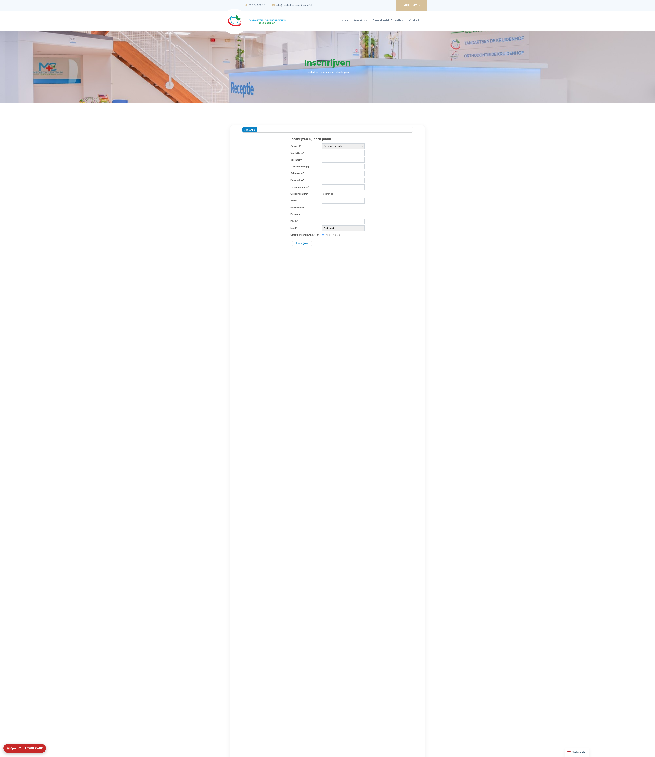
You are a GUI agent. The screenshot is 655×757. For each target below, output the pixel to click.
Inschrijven (411, 5)
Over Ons (359, 20)
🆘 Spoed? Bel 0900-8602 (24, 748)
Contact (414, 20)
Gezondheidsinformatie (387, 20)
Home (345, 20)
